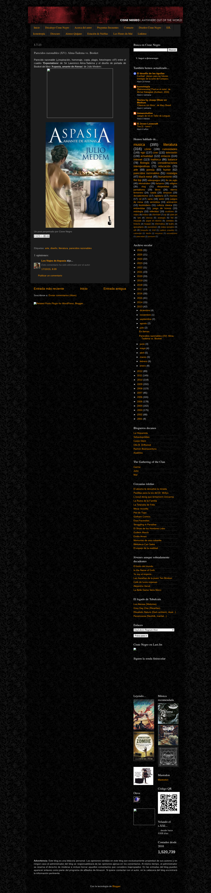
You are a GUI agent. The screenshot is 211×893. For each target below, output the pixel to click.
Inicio (37, 27)
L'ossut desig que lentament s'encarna (154, 497)
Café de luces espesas (145, 582)
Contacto (128, 27)
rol (140, 199)
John (136, 471)
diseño (53, 248)
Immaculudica (145, 113)
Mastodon (163, 780)
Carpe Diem (140, 441)
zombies (170, 221)
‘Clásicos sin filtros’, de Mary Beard (154, 105)
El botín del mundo (143, 566)
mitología (138, 211)
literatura (63, 248)
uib (135, 230)
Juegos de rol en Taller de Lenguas (153, 116)
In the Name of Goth (144, 570)
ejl (165, 215)
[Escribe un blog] (38, 236)
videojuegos (154, 180)
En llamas (144, 331)
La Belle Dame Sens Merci (147, 590)
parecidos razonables (80, 248)
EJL (168, 27)
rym (139, 218)
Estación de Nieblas (97, 33)
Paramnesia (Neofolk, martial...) (150, 616)
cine (155, 152)
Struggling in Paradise (145, 524)
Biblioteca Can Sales (144, 544)
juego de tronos (162, 208)
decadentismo (141, 196)
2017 (140, 289)
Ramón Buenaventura (145, 449)
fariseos (160, 183)
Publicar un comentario (50, 275)
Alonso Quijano (73, 33)
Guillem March (141, 532)
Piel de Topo (140, 512)
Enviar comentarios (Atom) (62, 295)
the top (137, 180)
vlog (143, 186)
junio (142, 344)
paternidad (140, 236)
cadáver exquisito (167, 230)
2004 (140, 406)
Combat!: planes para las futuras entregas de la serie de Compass (152, 77)
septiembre (146, 319)
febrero (144, 361)
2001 (140, 419)
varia (150, 199)
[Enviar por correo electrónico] (35, 236)
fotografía (144, 230)
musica (139, 144)
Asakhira (138, 453)
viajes (136, 215)
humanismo (165, 176)
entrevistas (139, 208)
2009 (140, 384)
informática (160, 224)
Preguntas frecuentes (108, 27)
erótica (145, 215)
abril (142, 353)
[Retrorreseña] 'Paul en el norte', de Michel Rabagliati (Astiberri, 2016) (153, 90)
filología (144, 162)
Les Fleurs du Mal (122, 33)
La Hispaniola (141, 433)
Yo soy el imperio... (143, 574)
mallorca (156, 159)
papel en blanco (154, 221)
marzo (143, 357)
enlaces (165, 155)
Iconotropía (39, 33)
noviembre (145, 315)
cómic (147, 149)
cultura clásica (164, 205)
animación (171, 202)
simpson (167, 192)
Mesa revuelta (141, 509)
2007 (140, 393)
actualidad (147, 155)
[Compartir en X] (41, 236)
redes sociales (167, 227)
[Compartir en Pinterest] (48, 236)
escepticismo (172, 233)
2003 (140, 410)
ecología (162, 218)
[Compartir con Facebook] (44, 236)
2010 (140, 380)
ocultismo (169, 211)
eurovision (152, 227)
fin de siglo (171, 180)
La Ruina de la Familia (145, 501)
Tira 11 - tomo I (144, 126)
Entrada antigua (115, 288)
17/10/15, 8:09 (49, 269)
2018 (140, 285)
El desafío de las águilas (151, 73)
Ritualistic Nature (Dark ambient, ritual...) (155, 612)
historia (137, 224)
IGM (154, 230)
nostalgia (171, 173)
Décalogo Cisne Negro (57, 27)
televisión (171, 152)
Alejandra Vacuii (142, 586)
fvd (172, 218)
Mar (136, 475)
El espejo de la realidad (146, 548)
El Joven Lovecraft (147, 124)
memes (173, 196)
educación (164, 166)
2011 (140, 375)
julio (142, 327)
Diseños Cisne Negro (150, 27)
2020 (140, 276)
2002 (140, 414)
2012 (140, 371)
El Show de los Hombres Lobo (149, 528)
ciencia (149, 218)
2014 (140, 302)
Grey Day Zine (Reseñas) (147, 608)
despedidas (163, 186)
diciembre (145, 310)
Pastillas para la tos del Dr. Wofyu (151, 493)
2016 (140, 293)
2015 (140, 298)
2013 (140, 306)
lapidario (158, 196)
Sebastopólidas (142, 437)
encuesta (159, 233)
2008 (140, 388)
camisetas (138, 233)
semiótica (155, 202)
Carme (137, 467)
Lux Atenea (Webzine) (145, 604)
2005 (140, 401)
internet (138, 159)
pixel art (173, 215)
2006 (140, 397)
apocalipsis (139, 227)
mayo (143, 348)
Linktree (142, 33)
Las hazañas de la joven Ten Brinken (153, 578)
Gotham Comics (142, 516)
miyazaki (137, 221)
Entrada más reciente (49, 288)
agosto (144, 323)
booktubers (145, 205)
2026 (140, 250)
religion (173, 183)
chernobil (156, 215)
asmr (161, 199)
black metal (145, 176)
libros (158, 189)
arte (47, 248)
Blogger (116, 886)
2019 (140, 280)
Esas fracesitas (141, 520)
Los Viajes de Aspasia (53, 261)
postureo (151, 236)
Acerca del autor (83, 27)
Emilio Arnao (140, 536)
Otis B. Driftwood (142, 445)
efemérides (144, 183)
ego (143, 152)
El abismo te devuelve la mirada (150, 489)
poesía (150, 169)
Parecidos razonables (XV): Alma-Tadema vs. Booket (156, 337)
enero (143, 366)
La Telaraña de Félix (144, 505)
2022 (140, 267)
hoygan (147, 224)
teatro (171, 224)
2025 (140, 254)
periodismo (139, 189)
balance (172, 159)
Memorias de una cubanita (147, 540)
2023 (140, 263)
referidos (154, 211)
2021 (140, 272)
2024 (140, 259)
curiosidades (169, 149)
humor (167, 169)
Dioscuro (55, 33)
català (153, 192)
